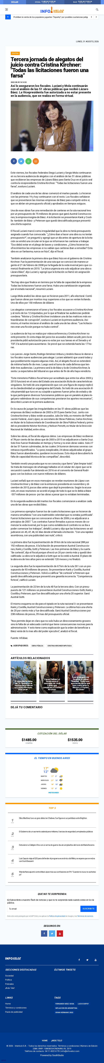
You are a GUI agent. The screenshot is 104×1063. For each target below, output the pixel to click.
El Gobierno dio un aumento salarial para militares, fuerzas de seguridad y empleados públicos (55, 17)
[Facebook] (44, 933)
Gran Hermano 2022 (64, 1012)
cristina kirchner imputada (60, 646)
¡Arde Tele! (10, 988)
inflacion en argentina (66, 1008)
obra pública (37, 646)
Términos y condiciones (16, 1008)
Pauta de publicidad (13, 1012)
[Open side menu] (6, 9)
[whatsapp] (28, 161)
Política (15, 53)
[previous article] (96, 17)
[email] (36, 161)
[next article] (91, 17)
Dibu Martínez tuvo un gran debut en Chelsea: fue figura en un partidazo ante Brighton (53, 818)
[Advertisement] (52, 29)
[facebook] (14, 161)
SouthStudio (58, 1055)
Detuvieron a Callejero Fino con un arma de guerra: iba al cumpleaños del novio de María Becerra (56, 845)
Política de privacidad (57, 916)
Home (8, 1003)
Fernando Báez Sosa (64, 1004)
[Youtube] (60, 933)
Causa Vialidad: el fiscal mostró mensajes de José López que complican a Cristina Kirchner (52, 684)
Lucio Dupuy (83, 1004)
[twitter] (21, 161)
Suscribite (89, 909)
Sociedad (9, 976)
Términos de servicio (85, 916)
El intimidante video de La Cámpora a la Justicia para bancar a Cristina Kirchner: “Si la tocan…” (23, 685)
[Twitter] (52, 933)
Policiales (9, 984)
